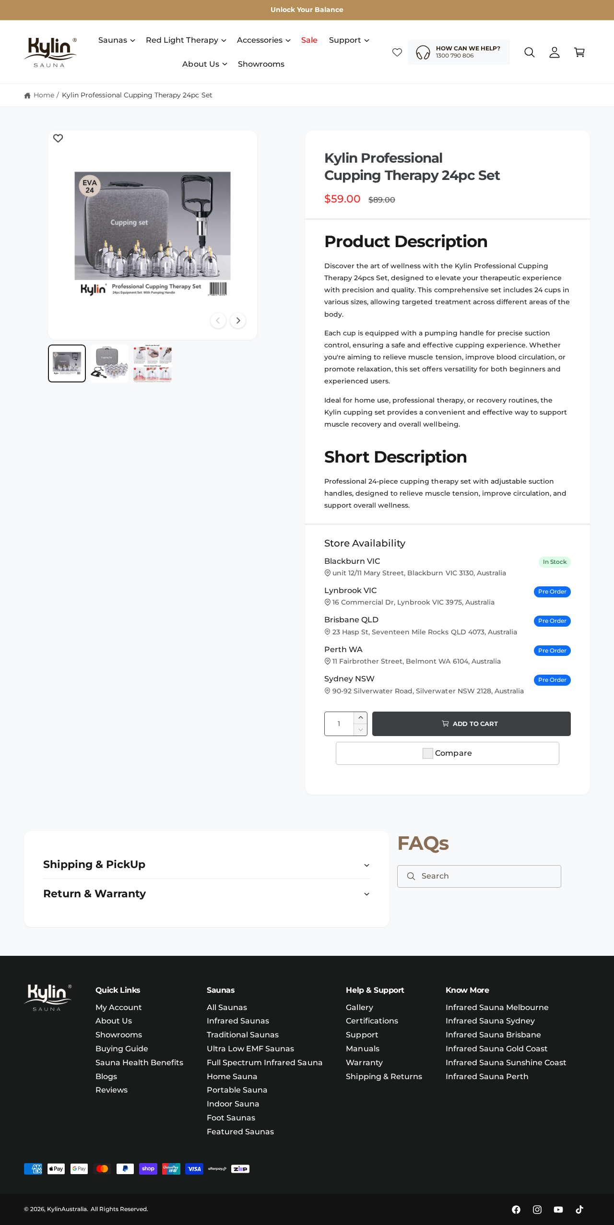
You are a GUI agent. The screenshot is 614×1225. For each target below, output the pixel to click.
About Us (200, 64)
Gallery (359, 1007)
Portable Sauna (237, 1089)
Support (345, 40)
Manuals (362, 1048)
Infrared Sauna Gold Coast (497, 1048)
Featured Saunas (240, 1131)
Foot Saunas (231, 1117)
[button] (116, 40)
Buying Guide (121, 1048)
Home (44, 95)
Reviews (111, 1089)
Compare (453, 753)
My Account (118, 1007)
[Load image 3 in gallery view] (152, 363)
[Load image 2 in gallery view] (110, 363)
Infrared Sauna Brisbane (493, 1034)
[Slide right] (238, 320)
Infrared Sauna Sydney (490, 1020)
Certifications (372, 1020)
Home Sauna (232, 1076)
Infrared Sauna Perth (487, 1076)
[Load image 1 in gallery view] (67, 363)
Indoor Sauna (233, 1103)
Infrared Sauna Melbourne (497, 1007)
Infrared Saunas (238, 1020)
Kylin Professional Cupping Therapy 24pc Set (137, 95)
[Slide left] (218, 320)
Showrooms (118, 1034)
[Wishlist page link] (397, 52)
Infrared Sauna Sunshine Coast (506, 1062)
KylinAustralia (67, 1209)
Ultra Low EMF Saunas (250, 1048)
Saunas (112, 40)
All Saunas (227, 1007)
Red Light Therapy (182, 40)
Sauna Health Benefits (139, 1062)
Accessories (260, 40)
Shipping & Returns (384, 1076)
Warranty (364, 1062)
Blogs (106, 1076)
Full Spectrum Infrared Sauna (264, 1062)
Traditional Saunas (243, 1034)
